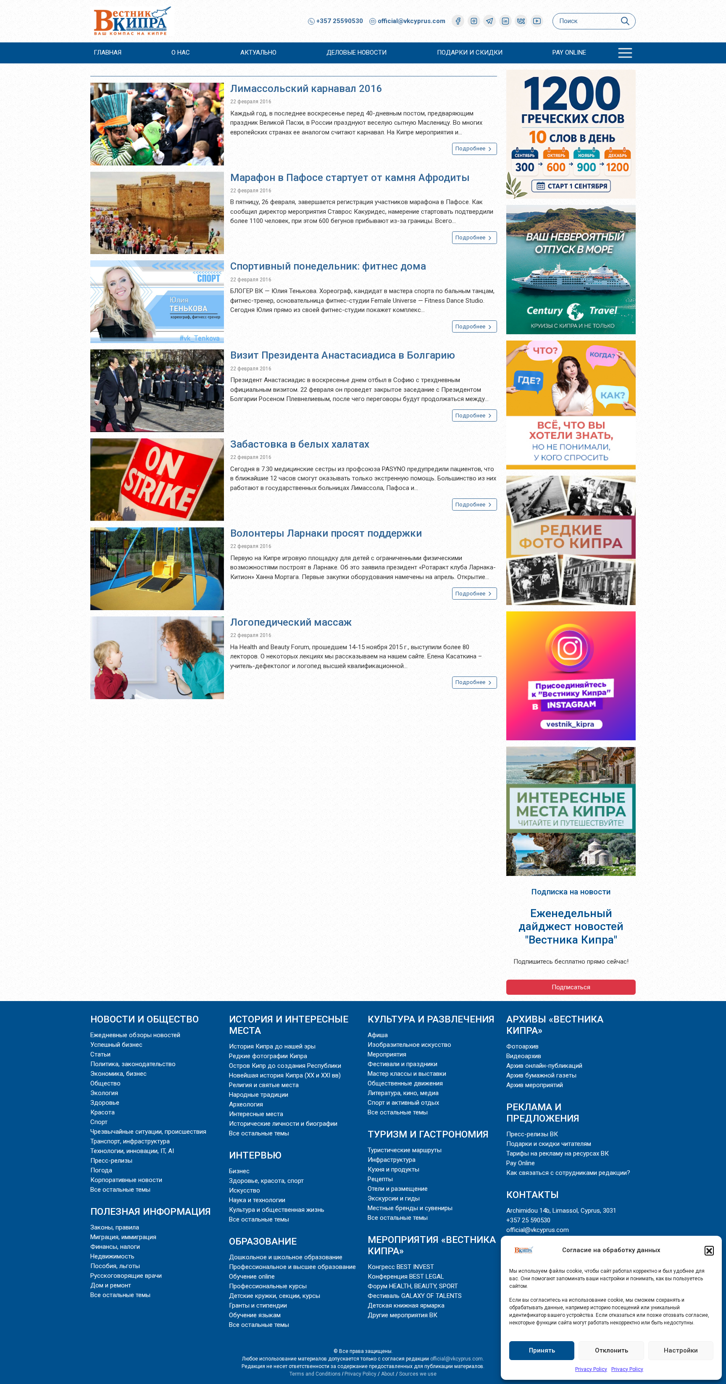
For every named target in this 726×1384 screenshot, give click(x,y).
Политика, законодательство (133, 1064)
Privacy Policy (591, 1369)
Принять (542, 1350)
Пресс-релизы (111, 1160)
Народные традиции (258, 1094)
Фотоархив (522, 1046)
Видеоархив (523, 1056)
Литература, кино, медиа (403, 1093)
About (388, 1374)
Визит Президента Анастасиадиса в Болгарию (342, 355)
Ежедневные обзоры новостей (135, 1035)
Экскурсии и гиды (394, 1198)
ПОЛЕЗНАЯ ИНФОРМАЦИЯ (150, 1211)
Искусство (244, 1190)
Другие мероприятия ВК (402, 1315)
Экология (104, 1093)
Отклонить (611, 1350)
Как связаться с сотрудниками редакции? (568, 1173)
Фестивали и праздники (402, 1064)
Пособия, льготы (115, 1266)
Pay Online (569, 52)
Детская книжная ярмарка (406, 1305)
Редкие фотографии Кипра (268, 1056)
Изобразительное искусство (409, 1044)
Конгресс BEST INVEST (401, 1267)
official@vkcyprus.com (411, 21)
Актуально (258, 52)
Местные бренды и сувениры (410, 1208)
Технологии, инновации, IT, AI (132, 1151)
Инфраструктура (392, 1160)
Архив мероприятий (534, 1085)
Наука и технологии (257, 1200)
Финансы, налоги (115, 1246)
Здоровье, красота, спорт (266, 1181)
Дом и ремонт (110, 1285)
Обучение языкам (255, 1315)
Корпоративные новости (126, 1180)
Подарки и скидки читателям (548, 1144)
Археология (246, 1104)
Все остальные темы (120, 1189)
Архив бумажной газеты (541, 1075)
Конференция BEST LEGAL (406, 1276)
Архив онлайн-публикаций (544, 1065)
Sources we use (418, 1374)
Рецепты (380, 1179)
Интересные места (256, 1114)
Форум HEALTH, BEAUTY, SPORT (413, 1286)
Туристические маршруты (405, 1150)
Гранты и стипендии (258, 1305)
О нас (180, 52)
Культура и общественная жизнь (276, 1210)
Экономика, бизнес (118, 1073)
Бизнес (239, 1171)
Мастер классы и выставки (407, 1073)
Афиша (378, 1035)
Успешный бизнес (116, 1044)
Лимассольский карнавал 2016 (306, 88)
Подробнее (471, 148)
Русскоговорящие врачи (126, 1275)
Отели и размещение (398, 1189)
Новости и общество (144, 1019)
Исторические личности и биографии (283, 1123)
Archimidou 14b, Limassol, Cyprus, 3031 (561, 1210)
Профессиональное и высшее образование (292, 1267)
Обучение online (252, 1276)
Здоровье (104, 1102)
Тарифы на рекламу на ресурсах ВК (557, 1153)
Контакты (532, 1194)
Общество (105, 1083)
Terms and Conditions (315, 1374)
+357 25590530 (339, 21)
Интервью (255, 1155)
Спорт (99, 1122)
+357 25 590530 (528, 1220)
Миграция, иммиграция (123, 1237)
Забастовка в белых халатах (299, 444)
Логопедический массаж (291, 622)
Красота (102, 1112)
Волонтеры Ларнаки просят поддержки (326, 533)
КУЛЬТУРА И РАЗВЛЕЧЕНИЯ (431, 1019)
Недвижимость (112, 1256)
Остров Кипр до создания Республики (285, 1065)
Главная (107, 52)
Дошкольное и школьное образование (285, 1257)
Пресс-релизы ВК (532, 1134)
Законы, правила (114, 1227)
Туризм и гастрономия (428, 1134)
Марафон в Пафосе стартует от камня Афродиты (350, 177)
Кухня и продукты (393, 1169)
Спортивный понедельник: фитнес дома (328, 266)
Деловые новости (356, 52)
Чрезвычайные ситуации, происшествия (148, 1131)
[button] (709, 1250)
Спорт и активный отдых (403, 1102)
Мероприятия (387, 1054)
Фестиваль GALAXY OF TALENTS (415, 1296)
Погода (101, 1170)
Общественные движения (405, 1083)
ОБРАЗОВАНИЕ (263, 1241)
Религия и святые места (264, 1085)
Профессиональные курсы (268, 1286)
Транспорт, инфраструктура (130, 1141)
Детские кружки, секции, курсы (274, 1296)
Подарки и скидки (469, 52)
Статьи (100, 1054)
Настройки (681, 1350)
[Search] (625, 21)
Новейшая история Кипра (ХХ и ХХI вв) (285, 1075)
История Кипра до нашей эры (272, 1046)
